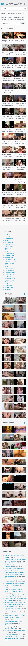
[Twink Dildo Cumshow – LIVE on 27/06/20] (8, 374)
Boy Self (7, 240)
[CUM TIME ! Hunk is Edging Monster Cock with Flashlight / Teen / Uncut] (20, 357)
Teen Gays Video (9, 280)
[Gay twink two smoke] (20, 333)
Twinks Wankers (14, 4)
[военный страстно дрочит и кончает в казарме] (8, 415)
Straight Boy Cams (10, 278)
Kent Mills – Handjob (10, 629)
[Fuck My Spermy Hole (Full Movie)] (20, 453)
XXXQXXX (8, 289)
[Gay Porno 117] (8, 511)
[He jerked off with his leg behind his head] (8, 398)
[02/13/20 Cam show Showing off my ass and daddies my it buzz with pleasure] (8, 437)
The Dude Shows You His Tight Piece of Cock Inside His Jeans (15, 560)
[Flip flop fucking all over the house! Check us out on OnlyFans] (20, 462)
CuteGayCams (9, 250)
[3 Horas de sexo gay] (20, 437)
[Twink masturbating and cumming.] (8, 365)
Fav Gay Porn (8, 252)
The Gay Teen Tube (10, 282)
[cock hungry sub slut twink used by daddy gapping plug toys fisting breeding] (8, 429)
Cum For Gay (8, 248)
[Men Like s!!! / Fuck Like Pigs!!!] (8, 462)
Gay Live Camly (9, 257)
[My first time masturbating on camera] (20, 398)
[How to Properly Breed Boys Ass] (8, 535)
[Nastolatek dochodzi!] (20, 415)
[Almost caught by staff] (8, 333)
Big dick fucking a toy (10, 634)
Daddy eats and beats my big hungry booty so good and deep (14, 569)
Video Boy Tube (9, 287)
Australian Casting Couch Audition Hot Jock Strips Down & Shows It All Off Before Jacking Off (15, 604)
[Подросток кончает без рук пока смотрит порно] (8, 308)
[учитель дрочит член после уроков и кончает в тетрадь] (8, 324)
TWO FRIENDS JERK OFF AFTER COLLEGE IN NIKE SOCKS (14, 637)
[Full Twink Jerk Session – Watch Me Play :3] (20, 349)
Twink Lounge (8, 286)
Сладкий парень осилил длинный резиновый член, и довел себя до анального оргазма (14, 574)
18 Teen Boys (8, 237)
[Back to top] (25, 642)
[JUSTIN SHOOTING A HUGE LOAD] (8, 349)
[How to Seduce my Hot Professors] (20, 478)
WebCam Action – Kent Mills (12, 608)
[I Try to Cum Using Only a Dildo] (8, 503)
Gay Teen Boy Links (10, 259)
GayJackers (8, 265)
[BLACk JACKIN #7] (20, 486)
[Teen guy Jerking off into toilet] (8, 390)
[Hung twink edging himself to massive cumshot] (20, 390)
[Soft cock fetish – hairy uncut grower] (8, 406)
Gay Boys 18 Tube (10, 254)
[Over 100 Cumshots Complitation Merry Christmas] (20, 511)
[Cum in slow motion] (20, 406)
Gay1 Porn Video (9, 263)
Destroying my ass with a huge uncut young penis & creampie (14, 584)
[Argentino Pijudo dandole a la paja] (20, 374)
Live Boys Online (9, 270)
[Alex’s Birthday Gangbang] (20, 535)
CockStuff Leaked (9, 246)
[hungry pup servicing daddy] (8, 470)
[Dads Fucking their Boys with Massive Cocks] (8, 478)
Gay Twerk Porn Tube (10, 261)
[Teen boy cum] (8, 382)
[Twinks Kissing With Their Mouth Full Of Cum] (20, 341)
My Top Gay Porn (9, 274)
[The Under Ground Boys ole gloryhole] (20, 470)
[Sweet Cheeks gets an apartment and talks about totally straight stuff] (20, 445)
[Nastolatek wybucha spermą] (20, 308)
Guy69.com (8, 267)
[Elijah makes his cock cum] (8, 341)
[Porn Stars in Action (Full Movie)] (20, 503)
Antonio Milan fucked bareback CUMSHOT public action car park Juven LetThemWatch (15, 565)
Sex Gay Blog (8, 276)
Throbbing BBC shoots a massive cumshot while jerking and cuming (13, 590)
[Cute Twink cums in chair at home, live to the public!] (8, 316)
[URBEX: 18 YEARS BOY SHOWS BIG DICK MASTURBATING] (8, 357)
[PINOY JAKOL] (20, 316)
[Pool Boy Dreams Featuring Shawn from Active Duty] (20, 519)
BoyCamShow (9, 242)
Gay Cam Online (9, 255)
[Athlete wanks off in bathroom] (20, 382)
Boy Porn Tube (9, 239)
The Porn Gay (8, 284)
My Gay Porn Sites (10, 272)
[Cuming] (20, 324)
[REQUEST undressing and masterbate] (20, 365)
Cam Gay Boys (9, 244)
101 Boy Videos (9, 235)
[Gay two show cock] (20, 527)
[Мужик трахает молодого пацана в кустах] (8, 300)
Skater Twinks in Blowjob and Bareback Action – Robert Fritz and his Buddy (15, 616)
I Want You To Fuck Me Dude (12, 612)
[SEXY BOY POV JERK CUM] (20, 300)
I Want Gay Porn (9, 269)
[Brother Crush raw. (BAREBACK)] (8, 544)
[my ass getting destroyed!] (20, 544)
